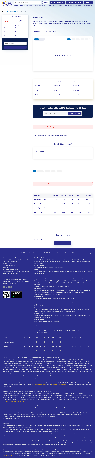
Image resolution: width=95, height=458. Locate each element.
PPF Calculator (68, 281)
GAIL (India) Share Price (82, 290)
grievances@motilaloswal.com (38, 384)
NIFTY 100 (86, 271)
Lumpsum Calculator (39, 279)
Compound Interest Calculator (66, 277)
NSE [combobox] (21, 20)
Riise (58, 286)
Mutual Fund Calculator (62, 279)
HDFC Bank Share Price (40, 290)
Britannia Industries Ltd (81, 292)
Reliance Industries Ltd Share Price (43, 294)
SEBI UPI (87, 2)
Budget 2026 (37, 309)
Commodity (43, 311)
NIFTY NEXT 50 (70, 271)
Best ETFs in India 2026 (45, 317)
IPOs (70, 309)
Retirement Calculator (81, 277)
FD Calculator (45, 277)
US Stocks (79, 259)
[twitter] (6, 287)
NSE (38, 325)
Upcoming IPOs (38, 259)
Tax (35, 321)
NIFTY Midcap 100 (79, 271)
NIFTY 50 (36, 271)
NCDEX (44, 325)
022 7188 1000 (6, 277)
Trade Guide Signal (47, 286)
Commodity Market (47, 267)
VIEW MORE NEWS (61, 243)
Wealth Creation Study (59, 327)
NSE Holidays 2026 (38, 315)
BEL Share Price (56, 294)
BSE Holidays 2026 (48, 315)
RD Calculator (53, 277)
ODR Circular (74, 331)
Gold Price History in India (60, 315)
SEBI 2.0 (69, 331)
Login (45, 2)
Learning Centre (48, 298)
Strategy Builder (64, 286)
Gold (35, 311)
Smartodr (63, 331)
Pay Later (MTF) (73, 261)
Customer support (55, 306)
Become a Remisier (78, 302)
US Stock (82, 309)
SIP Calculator (37, 277)
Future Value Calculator (47, 281)
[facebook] (4, 287)
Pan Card (39, 321)
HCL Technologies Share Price (66, 292)
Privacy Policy (82, 331)
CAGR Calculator (50, 279)
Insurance (40, 263)
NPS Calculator (59, 283)
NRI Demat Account (56, 259)
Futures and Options (58, 267)
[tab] (69, 39)
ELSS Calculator (77, 281)
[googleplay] (16, 296)
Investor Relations (64, 325)
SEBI (40, 325)
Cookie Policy (79, 325)
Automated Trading (70, 311)
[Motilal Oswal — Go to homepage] (7, 4)
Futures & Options (51, 31)
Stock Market (45, 309)
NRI (38, 311)
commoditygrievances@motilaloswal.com (13, 401)
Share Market (37, 267)
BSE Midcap (63, 271)
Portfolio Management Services (52, 261)
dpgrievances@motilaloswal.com (59, 384)
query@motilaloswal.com (9, 265)
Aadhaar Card (46, 321)
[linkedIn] (11, 287)
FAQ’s (42, 306)
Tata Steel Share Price (52, 290)
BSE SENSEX (42, 271)
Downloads (57, 331)
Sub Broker (87, 309)
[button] (15, 2)
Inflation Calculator (49, 283)
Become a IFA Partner (66, 302)
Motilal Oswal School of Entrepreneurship (64, 298)
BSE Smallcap (55, 271)
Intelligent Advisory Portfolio (69, 259)
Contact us (37, 306)
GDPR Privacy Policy (49, 331)
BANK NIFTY (48, 271)
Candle (42, 39)
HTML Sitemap (43, 332)
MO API (54, 286)
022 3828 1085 (6, 267)
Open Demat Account (73, 2)
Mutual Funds (46, 259)
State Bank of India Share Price (67, 290)
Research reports (38, 298)
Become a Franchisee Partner (52, 302)
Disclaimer (72, 325)
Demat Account (53, 309)
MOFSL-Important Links (52, 325)
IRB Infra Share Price (53, 292)
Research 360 (37, 286)
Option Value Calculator (70, 283)
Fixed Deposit (64, 261)
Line (36, 39)
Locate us (47, 306)
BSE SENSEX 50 (40, 273)
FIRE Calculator (81, 283)
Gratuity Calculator (59, 281)
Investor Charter (38, 331)
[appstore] (16, 293)
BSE (35, 325)
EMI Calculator (72, 279)
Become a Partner (56, 2)
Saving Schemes (55, 321)
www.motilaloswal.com (8, 455)
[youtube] (9, 287)
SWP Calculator (81, 279)
